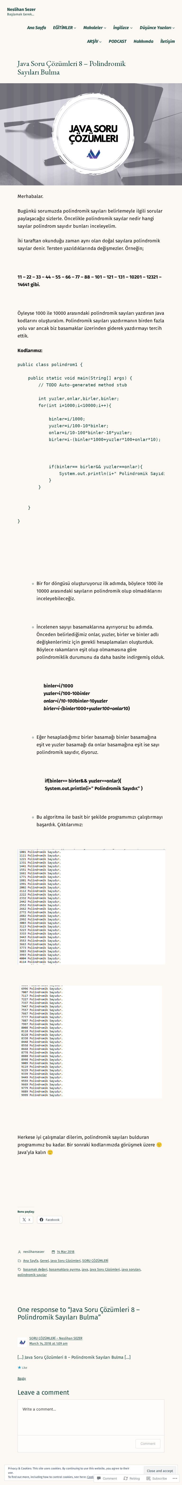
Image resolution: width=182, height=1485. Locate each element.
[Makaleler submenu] (105, 27)
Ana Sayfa (30, 1261)
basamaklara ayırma (64, 1269)
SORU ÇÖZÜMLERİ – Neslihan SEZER (55, 1338)
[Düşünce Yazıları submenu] (173, 27)
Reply (22, 1378)
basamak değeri (35, 1269)
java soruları (131, 1269)
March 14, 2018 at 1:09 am (48, 1343)
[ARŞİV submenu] (100, 41)
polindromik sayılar (32, 1275)
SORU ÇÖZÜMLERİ (95, 1261)
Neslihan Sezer (21, 9)
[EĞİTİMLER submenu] (75, 27)
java (85, 1269)
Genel (44, 1261)
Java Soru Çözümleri (65, 1261)
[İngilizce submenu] (131, 27)
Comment (148, 1443)
